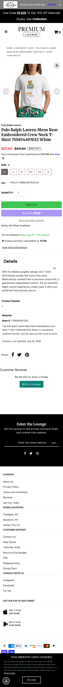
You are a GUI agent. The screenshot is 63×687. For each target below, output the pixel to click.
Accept (31, 680)
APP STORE (14, 613)
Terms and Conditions (15, 492)
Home (10, 48)
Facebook (8, 585)
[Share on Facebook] (12, 354)
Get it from (15, 610)
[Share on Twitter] (19, 354)
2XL (31, 171)
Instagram (8, 580)
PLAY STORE (15, 625)
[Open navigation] (6, 32)
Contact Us (9, 536)
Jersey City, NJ (11, 525)
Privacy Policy (11, 486)
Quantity (7, 192)
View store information (14, 247)
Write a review (31, 384)
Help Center (9, 542)
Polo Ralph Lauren (11, 125)
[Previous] (6, 91)
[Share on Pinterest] (27, 354)
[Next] (57, 91)
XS (39, 171)
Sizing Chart (10, 568)
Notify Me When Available (15, 225)
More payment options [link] (31, 220)
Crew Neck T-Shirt (24, 48)
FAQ (5, 557)
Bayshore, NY (10, 519)
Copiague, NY (10, 514)
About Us (8, 481)
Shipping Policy (11, 563)
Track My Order (12, 547)
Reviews (7, 497)
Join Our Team (11, 502)
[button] (6, 681)
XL (21, 171)
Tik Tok (7, 590)
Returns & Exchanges (15, 552)
